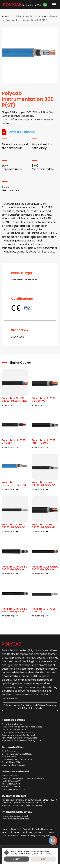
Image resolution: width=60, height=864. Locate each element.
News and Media (36, 832)
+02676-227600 (19, 740)
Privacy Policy (44, 835)
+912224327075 (13, 786)
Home (5, 16)
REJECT (43, 859)
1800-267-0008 (38, 802)
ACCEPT (16, 859)
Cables (17, 16)
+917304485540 (49, 800)
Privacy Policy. (46, 853)
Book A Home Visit (32, 5)
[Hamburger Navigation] (53, 4)
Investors (12, 835)
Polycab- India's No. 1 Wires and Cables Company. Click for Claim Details (30, 707)
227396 (31, 740)
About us (15, 829)
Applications (32, 16)
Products (27, 829)
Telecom (6, 832)
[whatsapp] (45, 5)
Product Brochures (43, 829)
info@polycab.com (17, 765)
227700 (38, 740)
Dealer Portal (19, 832)
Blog (33, 835)
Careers (23, 835)
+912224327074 (13, 762)
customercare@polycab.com (28, 805)
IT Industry (50, 16)
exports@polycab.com (18, 818)
